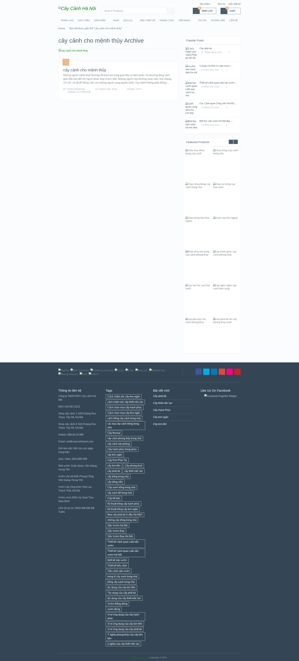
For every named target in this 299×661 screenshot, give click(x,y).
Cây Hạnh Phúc (162, 410)
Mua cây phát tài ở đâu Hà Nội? (124, 514)
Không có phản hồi (79, 92)
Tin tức (202, 20)
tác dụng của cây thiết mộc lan (124, 598)
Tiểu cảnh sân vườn (118, 571)
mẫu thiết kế (234, 4)
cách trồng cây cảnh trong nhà (124, 418)
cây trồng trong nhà (118, 476)
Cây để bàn (113, 498)
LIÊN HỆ (233, 20)
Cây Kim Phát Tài (117, 460)
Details (198, 164)
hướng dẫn (218, 20)
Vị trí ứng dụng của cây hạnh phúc (123, 616)
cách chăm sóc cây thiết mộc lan (125, 402)
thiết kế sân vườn (117, 560)
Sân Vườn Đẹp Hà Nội (120, 536)
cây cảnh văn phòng (118, 443)
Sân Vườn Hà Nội (117, 525)
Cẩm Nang (184, 20)
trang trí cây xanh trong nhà (122, 576)
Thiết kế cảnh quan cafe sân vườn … (218, 82)
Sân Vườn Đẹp (115, 531)
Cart (231, 10)
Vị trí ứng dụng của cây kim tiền (124, 623)
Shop (116, 20)
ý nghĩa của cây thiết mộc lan (123, 643)
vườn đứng (113, 609)
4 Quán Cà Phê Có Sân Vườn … (216, 66)
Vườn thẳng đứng (117, 603)
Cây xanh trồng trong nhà (121, 487)
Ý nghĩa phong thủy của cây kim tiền (125, 636)
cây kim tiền (114, 465)
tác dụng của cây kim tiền (121, 587)
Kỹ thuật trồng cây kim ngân (122, 509)
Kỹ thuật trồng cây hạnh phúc (123, 503)
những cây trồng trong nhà (122, 520)
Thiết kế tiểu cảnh (117, 565)
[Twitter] (206, 372)
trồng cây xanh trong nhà (121, 582)
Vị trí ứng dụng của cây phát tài (124, 629)
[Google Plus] (222, 372)
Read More (166, 94)
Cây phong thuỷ (133, 465)
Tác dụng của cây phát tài (121, 592)
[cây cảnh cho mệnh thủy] (73, 55)
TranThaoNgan (76, 89)
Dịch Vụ (221, 4)
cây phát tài (113, 471)
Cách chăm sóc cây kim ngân (123, 396)
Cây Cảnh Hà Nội (140, 657)
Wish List (206, 10)
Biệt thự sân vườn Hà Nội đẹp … (216, 121)
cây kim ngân (114, 454)
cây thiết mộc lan (133, 471)
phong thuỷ (167, 20)
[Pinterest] (237, 372)
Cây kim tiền (160, 424)
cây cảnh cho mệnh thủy (84, 70)
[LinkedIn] (214, 372)
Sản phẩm (205, 4)
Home (61, 28)
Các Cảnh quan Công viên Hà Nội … (218, 103)
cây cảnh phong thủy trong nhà (124, 438)
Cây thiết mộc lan (162, 403)
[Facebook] (198, 372)
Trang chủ (67, 20)
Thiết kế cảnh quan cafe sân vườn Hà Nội (123, 553)
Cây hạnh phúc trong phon (122, 449)
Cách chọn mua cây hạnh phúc (124, 407)
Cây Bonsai (113, 433)
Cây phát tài (205, 48)
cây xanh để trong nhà (119, 492)
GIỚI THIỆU (84, 20)
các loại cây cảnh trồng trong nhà (123, 425)
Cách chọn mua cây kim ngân (123, 413)
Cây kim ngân (160, 417)
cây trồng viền (115, 482)
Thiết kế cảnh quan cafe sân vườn (123, 543)
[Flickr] (230, 372)
